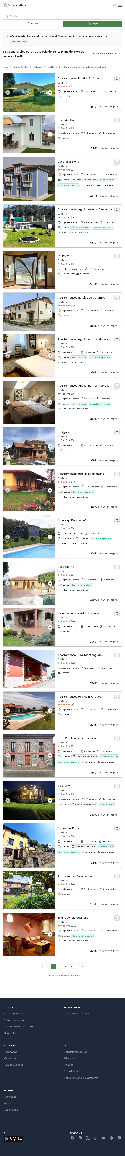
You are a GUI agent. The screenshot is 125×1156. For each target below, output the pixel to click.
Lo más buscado (14, 1065)
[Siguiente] (50, 92)
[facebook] (72, 1139)
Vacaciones (11, 1058)
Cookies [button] (68, 1065)
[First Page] (43, 966)
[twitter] (88, 1139)
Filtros (34, 23)
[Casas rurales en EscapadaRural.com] (15, 5)
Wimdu (8, 1103)
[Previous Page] (48, 966)
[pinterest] (111, 1139)
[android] (13, 1139)
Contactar (10, 1033)
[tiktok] (96, 1139)
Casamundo (11, 1109)
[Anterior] (7, 92)
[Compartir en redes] (114, 5)
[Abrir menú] (120, 5)
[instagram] (80, 1139)
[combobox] (62, 16)
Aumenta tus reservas (77, 1013)
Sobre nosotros (13, 1013)
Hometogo (10, 1096)
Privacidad (70, 1058)
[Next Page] (77, 966)
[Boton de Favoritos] (117, 78)
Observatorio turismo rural (20, 1026)
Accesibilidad (72, 1071)
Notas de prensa (14, 1020)
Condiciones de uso (75, 1052)
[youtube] (103, 1139)
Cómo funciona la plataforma (81, 1078)
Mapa (95, 23)
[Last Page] (82, 966)
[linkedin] (119, 1139)
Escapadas (10, 1052)
